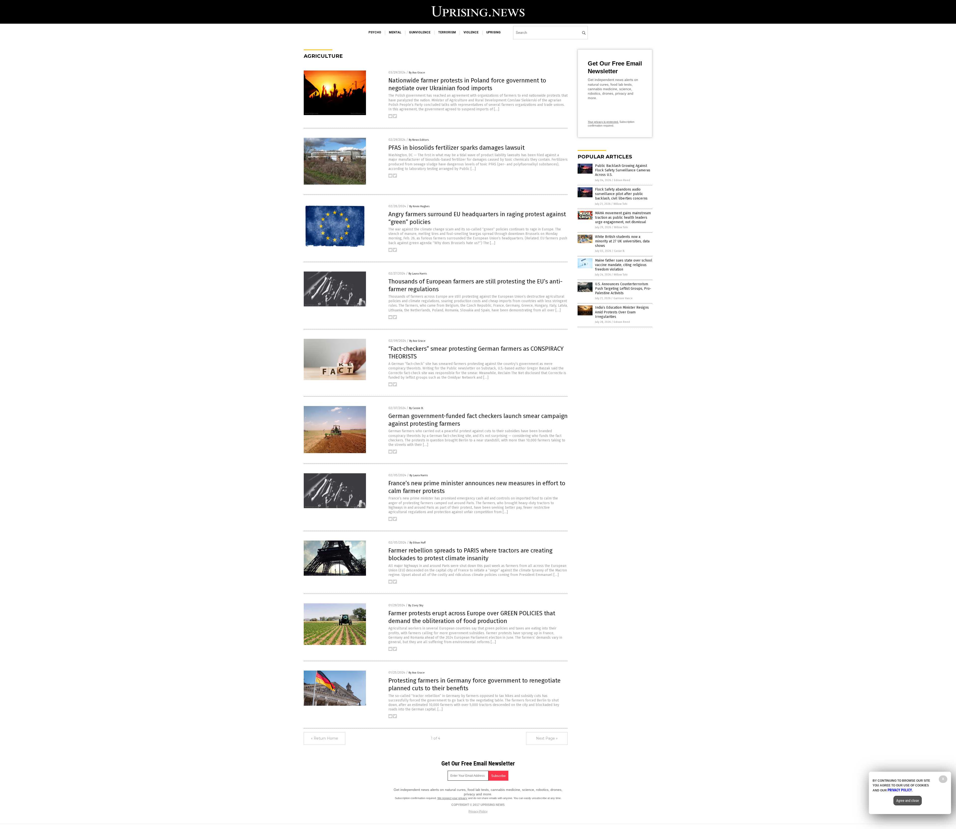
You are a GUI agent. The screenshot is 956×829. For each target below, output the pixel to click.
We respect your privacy (452, 798)
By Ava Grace (417, 72)
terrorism (447, 32)
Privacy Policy (478, 811)
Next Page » (547, 738)
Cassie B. (619, 251)
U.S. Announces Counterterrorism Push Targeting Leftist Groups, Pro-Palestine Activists (623, 288)
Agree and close (907, 801)
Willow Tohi (620, 204)
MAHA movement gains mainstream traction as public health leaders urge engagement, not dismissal (623, 217)
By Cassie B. (416, 408)
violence (471, 32)
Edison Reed (622, 180)
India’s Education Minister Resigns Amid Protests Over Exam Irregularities (622, 312)
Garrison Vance (623, 298)
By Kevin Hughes (419, 206)
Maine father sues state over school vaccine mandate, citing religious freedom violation (623, 265)
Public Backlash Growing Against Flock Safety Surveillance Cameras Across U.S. (622, 170)
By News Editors (419, 139)
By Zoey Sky (415, 605)
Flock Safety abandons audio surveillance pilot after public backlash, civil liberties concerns (621, 194)
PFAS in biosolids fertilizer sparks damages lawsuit (456, 147)
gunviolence (419, 32)
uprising (493, 32)
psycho (374, 32)
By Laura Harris (418, 273)
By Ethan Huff (417, 542)
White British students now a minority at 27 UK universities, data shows (622, 241)
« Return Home (324, 738)
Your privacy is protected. (603, 121)
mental (395, 32)
